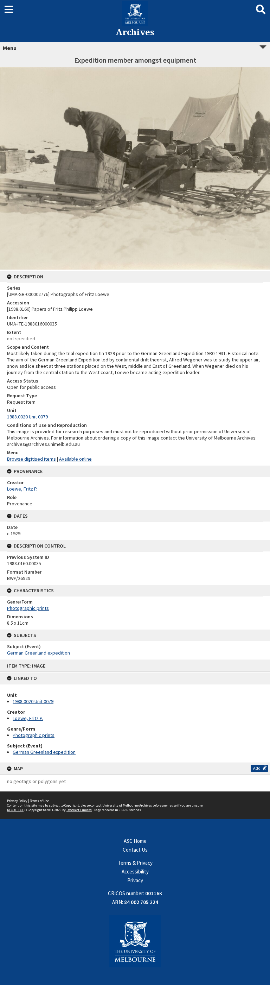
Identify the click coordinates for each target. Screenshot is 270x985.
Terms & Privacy (135, 862)
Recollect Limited (79, 810)
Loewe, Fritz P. (28, 718)
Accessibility (135, 871)
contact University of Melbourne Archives (121, 805)
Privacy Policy (17, 800)
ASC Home (135, 841)
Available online (75, 459)
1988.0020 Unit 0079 (33, 701)
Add (257, 768)
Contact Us (135, 849)
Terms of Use (39, 800)
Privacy (135, 880)
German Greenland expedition (44, 752)
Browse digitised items (31, 459)
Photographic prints (33, 735)
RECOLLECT (15, 810)
